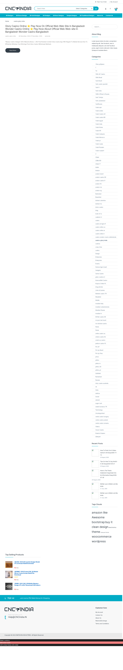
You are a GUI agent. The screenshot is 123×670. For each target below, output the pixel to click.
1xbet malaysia (100, 134)
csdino (97, 250)
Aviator (97, 170)
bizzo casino (99, 207)
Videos (97, 426)
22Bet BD (98, 160)
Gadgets (98, 270)
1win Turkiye (99, 97)
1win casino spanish (101, 84)
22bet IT (98, 164)
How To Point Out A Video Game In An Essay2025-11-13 (108, 453)
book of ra (98, 214)
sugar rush (98, 403)
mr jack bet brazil (100, 320)
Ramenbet (98, 377)
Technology (99, 410)
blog (96, 210)
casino (97, 220)
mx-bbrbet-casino (101, 323)
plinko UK (98, 366)
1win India (98, 91)
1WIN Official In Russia (102, 94)
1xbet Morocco (100, 137)
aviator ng (98, 190)
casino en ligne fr (100, 224)
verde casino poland (101, 420)
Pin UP (97, 347)
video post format (105, 532)
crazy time (98, 247)
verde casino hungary (102, 416)
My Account (114, 2)
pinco (97, 357)
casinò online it (99, 234)
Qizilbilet (98, 373)
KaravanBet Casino (101, 280)
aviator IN (98, 184)
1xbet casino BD (100, 117)
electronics (112, 527)
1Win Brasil (98, 77)
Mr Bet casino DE (100, 317)
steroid (97, 400)
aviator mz (98, 187)
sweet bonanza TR (101, 406)
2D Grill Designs (35, 15)
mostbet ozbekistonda (102, 307)
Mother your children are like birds (109, 485)
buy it (109, 522)
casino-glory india (10, 36)
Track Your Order (102, 2)
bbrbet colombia (100, 200)
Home (7, 21)
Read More (12, 50)
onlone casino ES (100, 337)
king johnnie (99, 287)
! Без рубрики (99, 64)
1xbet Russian (99, 147)
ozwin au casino (100, 340)
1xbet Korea (99, 127)
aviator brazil (99, 174)
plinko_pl (98, 370)
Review (97, 380)
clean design (100, 527)
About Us (100, 15)
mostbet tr (98, 313)
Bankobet (98, 194)
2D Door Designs (58, 15)
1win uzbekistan (100, 100)
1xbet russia (99, 144)
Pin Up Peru (99, 353)
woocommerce (101, 536)
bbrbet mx (98, 204)
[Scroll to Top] (61, 638)
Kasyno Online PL (100, 283)
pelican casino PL (100, 343)
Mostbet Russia (100, 310)
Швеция (98, 436)
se (96, 386)
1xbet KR (98, 130)
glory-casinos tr (100, 277)
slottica (97, 393)
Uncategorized (100, 413)
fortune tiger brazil (101, 267)
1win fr (97, 87)
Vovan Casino (99, 430)
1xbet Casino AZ (100, 114)
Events (97, 263)
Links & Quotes (100, 290)
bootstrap (98, 522)
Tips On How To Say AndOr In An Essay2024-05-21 (108, 463)
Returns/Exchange (101, 621)
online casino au (100, 333)
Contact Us (109, 15)
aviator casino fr (100, 180)
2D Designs (46, 15)
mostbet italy (99, 303)
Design (97, 253)
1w (96, 71)
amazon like (99, 512)
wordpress (99, 541)
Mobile (97, 300)
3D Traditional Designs (87, 15)
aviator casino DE (100, 177)
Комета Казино (100, 433)
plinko (97, 360)
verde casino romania (102, 423)
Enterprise (98, 257)
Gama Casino (99, 273)
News (97, 327)
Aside (97, 167)
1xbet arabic (99, 111)
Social (97, 396)
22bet (97, 157)
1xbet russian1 (99, 150)
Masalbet (98, 297)
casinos (97, 243)
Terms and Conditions (102, 623)
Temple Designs (72, 15)
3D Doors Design (21, 15)
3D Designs (9, 15)
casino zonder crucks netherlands (105, 237)
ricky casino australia (101, 383)
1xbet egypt (99, 120)
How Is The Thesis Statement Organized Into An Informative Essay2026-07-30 (108, 474)
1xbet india (98, 124)
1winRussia (98, 104)
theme (96, 531)
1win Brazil (98, 81)
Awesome (98, 517)
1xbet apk (98, 107)
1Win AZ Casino (100, 74)
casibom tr (98, 217)
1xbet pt (98, 140)
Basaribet (98, 197)
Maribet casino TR (101, 293)
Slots (96, 390)
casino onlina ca (100, 227)
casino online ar (100, 230)
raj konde (47, 36)
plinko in (98, 363)
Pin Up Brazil (99, 350)
